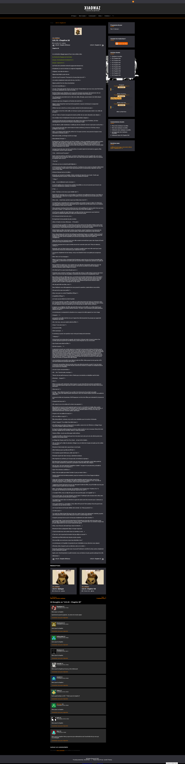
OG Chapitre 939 (116, 69)
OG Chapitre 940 (116, 66)
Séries (100, 16)
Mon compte (82, 16)
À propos (73, 16)
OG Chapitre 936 (116, 75)
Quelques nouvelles (117, 56)
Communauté (92, 16)
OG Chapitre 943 (116, 60)
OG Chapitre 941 (116, 64)
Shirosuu (59, 704)
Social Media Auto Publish (87, 763)
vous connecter (61, 750)
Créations (106, 16)
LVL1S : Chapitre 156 (89, 589)
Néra (113, 127)
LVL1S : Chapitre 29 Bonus (62, 45)
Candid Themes (108, 759)
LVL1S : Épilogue (58, 589)
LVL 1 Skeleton (56, 37)
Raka (65, 43)
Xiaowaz (92, 8)
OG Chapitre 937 (116, 73)
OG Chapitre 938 (116, 71)
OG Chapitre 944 (116, 58)
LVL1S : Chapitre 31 (95, 45)
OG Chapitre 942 (116, 62)
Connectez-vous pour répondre (60, 617)
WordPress (87, 759)
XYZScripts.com (100, 763)
